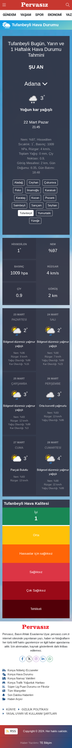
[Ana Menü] (4, 5)
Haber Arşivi (15, 699)
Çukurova (50, 182)
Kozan (35, 197)
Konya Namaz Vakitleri (21, 678)
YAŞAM (25, 15)
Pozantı (49, 197)
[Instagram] (36, 659)
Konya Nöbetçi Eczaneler (23, 670)
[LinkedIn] (43, 659)
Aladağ (18, 182)
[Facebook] (22, 659)
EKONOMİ (55, 15)
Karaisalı (50, 190)
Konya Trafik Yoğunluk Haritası (26, 682)
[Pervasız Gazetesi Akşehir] (35, 5)
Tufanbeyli (26, 213)
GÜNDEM (9, 15)
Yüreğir (35, 220)
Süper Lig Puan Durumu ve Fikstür (28, 686)
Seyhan (52, 205)
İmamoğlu (33, 190)
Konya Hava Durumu (20, 674)
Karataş (20, 197)
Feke (18, 190)
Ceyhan (33, 182)
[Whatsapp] (50, 659)
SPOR (39, 15)
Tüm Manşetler (17, 690)
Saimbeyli (19, 205)
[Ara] (68, 5)
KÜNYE (11, 709)
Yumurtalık (44, 213)
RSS (12, 731)
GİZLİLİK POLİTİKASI (35, 709)
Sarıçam (36, 205)
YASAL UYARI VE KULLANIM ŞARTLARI (31, 713)
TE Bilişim (46, 742)
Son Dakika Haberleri (20, 695)
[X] (29, 659)
